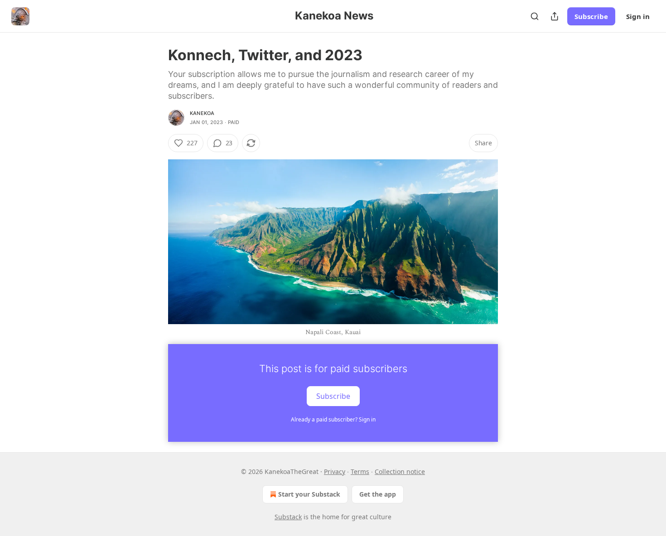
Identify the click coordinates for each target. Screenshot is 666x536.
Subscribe (591, 16)
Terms (360, 471)
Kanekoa (202, 113)
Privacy (334, 471)
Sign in (638, 16)
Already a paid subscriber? (333, 419)
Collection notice (400, 471)
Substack (288, 516)
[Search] (535, 16)
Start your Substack (309, 494)
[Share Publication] (554, 16)
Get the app (377, 494)
